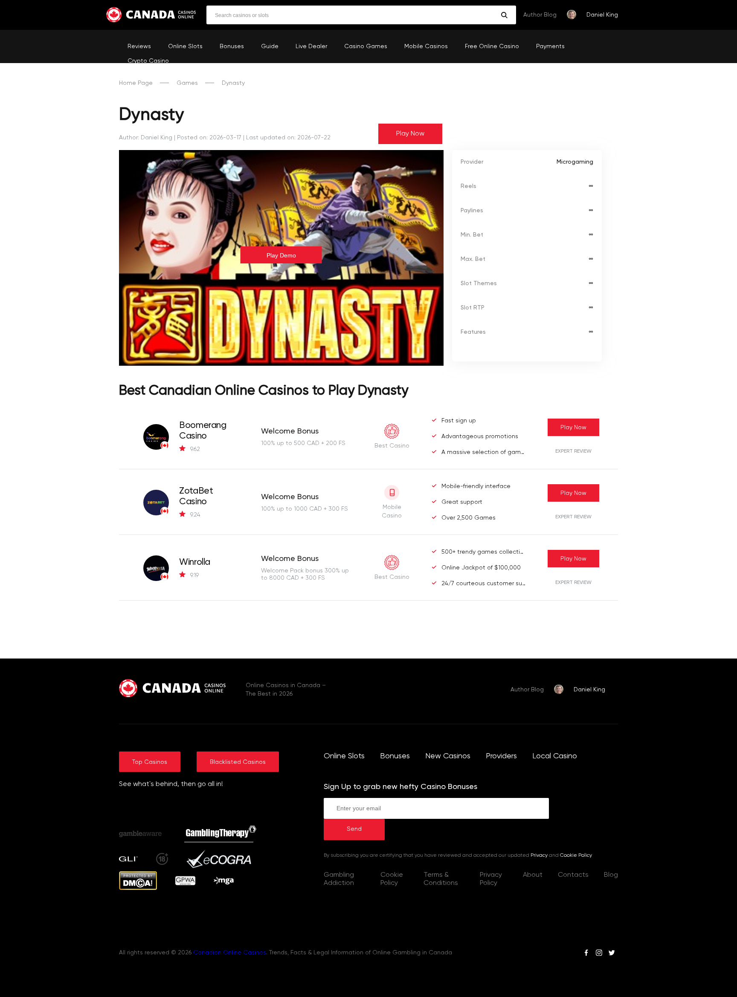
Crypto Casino (148, 61)
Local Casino (554, 756)
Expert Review (573, 451)
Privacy (539, 855)
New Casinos (447, 756)
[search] (504, 15)
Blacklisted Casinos (238, 762)
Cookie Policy (576, 855)
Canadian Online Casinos (229, 953)
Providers (501, 756)
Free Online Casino (492, 46)
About (533, 875)
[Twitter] (611, 954)
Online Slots (185, 46)
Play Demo (281, 255)
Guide (270, 46)
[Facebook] (586, 954)
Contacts (573, 875)
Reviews (139, 46)
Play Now (410, 133)
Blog (611, 875)
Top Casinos (149, 762)
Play (573, 428)
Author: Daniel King (145, 138)
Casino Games (365, 46)
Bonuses (232, 46)
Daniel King (602, 15)
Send (354, 829)
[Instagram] (598, 954)
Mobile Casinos (426, 46)
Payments (550, 46)
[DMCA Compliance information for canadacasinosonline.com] (138, 888)
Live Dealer (311, 46)
